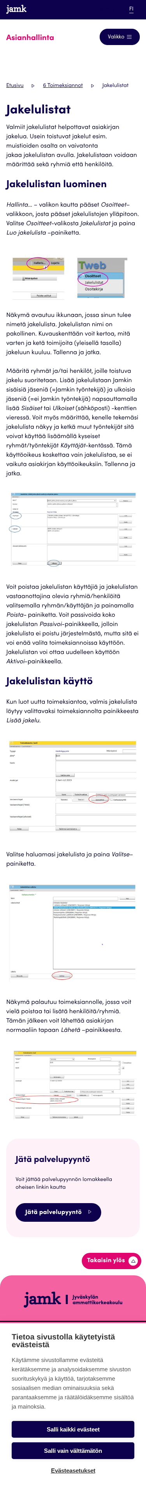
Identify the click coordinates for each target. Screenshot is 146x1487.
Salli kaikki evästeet (73, 1429)
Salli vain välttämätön (73, 1450)
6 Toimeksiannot (63, 86)
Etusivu (14, 86)
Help (107, 9)
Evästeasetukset (73, 1470)
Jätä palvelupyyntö (53, 1213)
